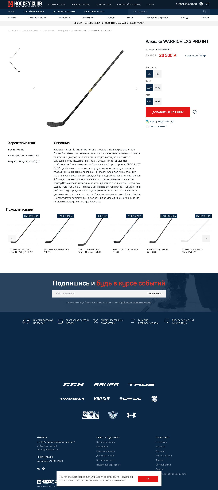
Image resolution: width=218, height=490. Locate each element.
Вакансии (160, 451)
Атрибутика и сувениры (157, 18)
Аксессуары (88, 18)
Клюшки (12, 18)
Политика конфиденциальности (171, 474)
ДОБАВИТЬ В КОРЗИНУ (167, 112)
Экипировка (64, 18)
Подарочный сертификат (129, 4)
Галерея (159, 460)
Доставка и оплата (56, 4)
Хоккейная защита (33, 12)
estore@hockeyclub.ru (47, 450)
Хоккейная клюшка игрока (55, 31)
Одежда (111, 18)
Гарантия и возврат (80, 4)
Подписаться (154, 294)
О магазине (161, 442)
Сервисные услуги (94, 12)
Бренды (185, 18)
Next (206, 238)
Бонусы (150, 4)
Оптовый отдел (103, 4)
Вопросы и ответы (105, 460)
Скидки (205, 18)
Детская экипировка (64, 12)
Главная (12, 31)
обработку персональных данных (135, 303)
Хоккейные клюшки (29, 31)
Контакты (160, 447)
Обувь (130, 18)
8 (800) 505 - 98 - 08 (47, 446)
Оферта (159, 469)
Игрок (11, 12)
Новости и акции (164, 456)
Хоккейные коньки (37, 18)
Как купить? (102, 447)
